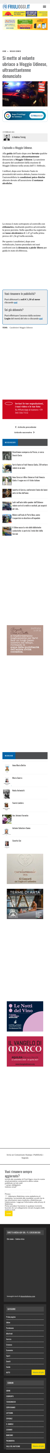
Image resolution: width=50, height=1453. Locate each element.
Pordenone (10, 1328)
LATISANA (9, 1413)
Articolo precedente (27, 427)
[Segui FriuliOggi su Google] (25, 115)
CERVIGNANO (10, 1407)
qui (15, 302)
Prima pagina (11, 1316)
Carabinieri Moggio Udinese (21, 327)
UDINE (8, 1390)
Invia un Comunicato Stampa (19, 1154)
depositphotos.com (28, 1296)
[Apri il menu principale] (44, 7)
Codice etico (19, 1239)
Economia (9, 1350)
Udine (8, 1322)
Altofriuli (9, 1333)
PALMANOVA (10, 1440)
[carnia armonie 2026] (25, 882)
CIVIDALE (9, 1418)
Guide (8, 1367)
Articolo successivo (23, 432)
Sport (8, 1355)
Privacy (7, 1194)
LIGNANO (9, 1429)
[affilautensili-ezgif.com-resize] (25, 15)
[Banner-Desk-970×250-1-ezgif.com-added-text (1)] (25, 28)
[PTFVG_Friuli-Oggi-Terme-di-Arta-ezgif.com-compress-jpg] (25, 917)
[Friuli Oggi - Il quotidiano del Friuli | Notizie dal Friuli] (21, 7)
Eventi (8, 1361)
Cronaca (9, 1344)
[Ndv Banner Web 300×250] (25, 1029)
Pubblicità (37, 1154)
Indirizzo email (11, 1187)
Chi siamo (10, 1239)
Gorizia (8, 1339)
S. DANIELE (9, 1424)
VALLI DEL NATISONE (13, 1446)
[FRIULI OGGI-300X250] (25, 1065)
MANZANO (9, 1435)
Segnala (25, 1157)
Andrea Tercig (20, 137)
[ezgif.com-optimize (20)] (25, 653)
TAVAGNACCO (11, 1401)
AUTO (8, 1372)
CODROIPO (9, 1396)
